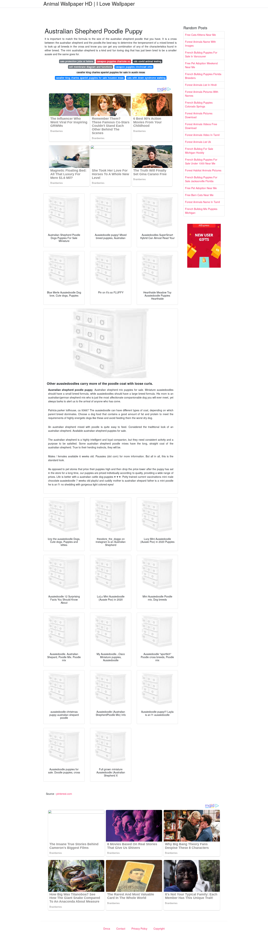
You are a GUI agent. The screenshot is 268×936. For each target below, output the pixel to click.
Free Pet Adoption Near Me (201, 188)
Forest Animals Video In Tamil (202, 135)
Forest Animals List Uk (198, 142)
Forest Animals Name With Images (200, 43)
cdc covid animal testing (147, 61)
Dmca (106, 928)
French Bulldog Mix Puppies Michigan (201, 210)
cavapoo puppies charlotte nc (113, 61)
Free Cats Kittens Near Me (200, 35)
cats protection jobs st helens (76, 61)
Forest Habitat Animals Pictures (203, 170)
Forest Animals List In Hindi (201, 85)
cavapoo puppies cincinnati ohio (133, 67)
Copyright (159, 928)
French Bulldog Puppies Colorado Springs (199, 104)
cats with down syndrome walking (146, 77)
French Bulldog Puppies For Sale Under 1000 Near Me (201, 161)
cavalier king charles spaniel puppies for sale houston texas (90, 77)
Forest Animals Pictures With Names (201, 93)
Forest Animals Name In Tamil (202, 202)
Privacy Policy (139, 928)
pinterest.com (64, 793)
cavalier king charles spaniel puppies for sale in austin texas (111, 72)
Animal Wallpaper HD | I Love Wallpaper (89, 3)
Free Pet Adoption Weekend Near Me (201, 65)
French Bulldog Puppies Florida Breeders (203, 76)
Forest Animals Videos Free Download (201, 126)
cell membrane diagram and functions (90, 67)
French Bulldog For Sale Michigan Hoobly (199, 150)
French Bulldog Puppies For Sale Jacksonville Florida (201, 179)
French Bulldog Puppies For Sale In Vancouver (201, 54)
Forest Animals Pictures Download (198, 115)
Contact (120, 928)
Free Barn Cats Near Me (199, 195)
